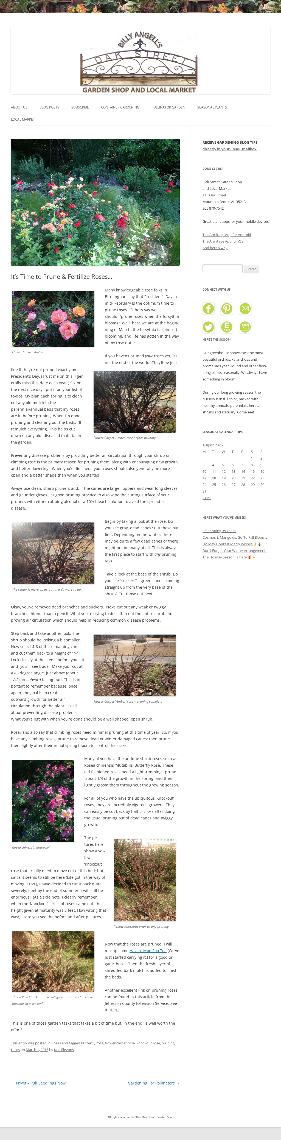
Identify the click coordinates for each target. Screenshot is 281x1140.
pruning (168, 1043)
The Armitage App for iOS (223, 241)
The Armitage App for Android (227, 234)
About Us (19, 107)
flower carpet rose (120, 1043)
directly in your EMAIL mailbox (230, 148)
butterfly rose (92, 1043)
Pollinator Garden (168, 107)
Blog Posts (49, 107)
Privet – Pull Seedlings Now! (39, 1083)
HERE (113, 1010)
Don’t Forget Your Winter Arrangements (235, 550)
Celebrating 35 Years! (219, 530)
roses (15, 1049)
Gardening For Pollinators (154, 1083)
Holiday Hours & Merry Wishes (228, 543)
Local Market (23, 119)
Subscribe (80, 107)
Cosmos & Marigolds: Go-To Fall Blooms (235, 537)
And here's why (215, 247)
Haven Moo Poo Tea (148, 950)
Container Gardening (120, 107)
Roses (56, 1043)
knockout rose (148, 1043)
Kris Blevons (64, 1049)
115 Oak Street (214, 195)
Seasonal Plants (212, 107)
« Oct (207, 497)
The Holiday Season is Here (225, 557)
